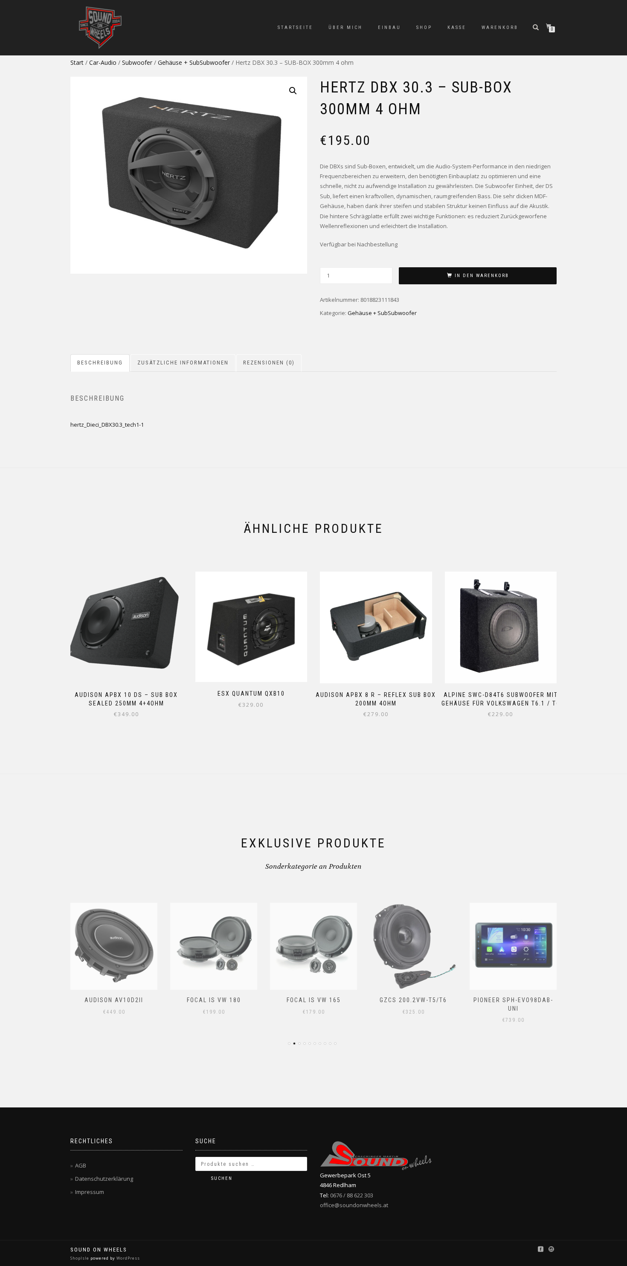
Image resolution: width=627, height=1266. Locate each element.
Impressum (89, 1192)
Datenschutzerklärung (104, 1178)
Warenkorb (500, 27)
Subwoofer (137, 62)
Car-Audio (102, 62)
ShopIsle (80, 1258)
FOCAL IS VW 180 (214, 1000)
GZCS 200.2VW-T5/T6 (413, 1000)
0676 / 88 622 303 (351, 1195)
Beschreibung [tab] (100, 362)
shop (424, 27)
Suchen (221, 1178)
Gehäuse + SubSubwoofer (194, 62)
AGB (80, 1165)
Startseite (295, 27)
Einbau (389, 27)
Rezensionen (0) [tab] (269, 362)
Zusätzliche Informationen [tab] (183, 362)
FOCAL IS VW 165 (314, 1000)
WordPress (127, 1258)
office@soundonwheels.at (354, 1205)
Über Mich (345, 27)
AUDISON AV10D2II (113, 1000)
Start (77, 62)
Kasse (456, 27)
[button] (293, 90)
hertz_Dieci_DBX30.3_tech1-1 (107, 424)
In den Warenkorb (482, 275)
